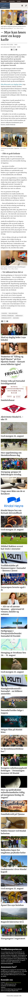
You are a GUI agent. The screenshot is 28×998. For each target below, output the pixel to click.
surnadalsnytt (6, 318)
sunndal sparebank (8, 315)
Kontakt (19, 1)
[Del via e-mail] (16, 50)
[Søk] (26, 6)
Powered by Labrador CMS (14, 996)
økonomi (16, 318)
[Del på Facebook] (11, 50)
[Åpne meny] (22, 5)
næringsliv (19, 315)
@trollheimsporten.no (14, 982)
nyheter (4, 313)
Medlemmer (3, 1)
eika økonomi (13, 313)
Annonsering (12, 1)
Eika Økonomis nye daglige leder (11, 84)
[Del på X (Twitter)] (14, 50)
